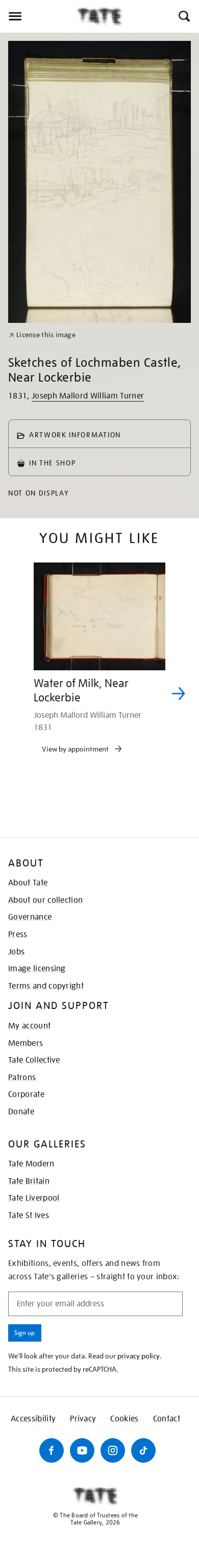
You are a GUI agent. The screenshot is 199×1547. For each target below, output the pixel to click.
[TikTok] (143, 1450)
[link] (42, 335)
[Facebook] (51, 1450)
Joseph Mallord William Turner (88, 396)
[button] (183, 16)
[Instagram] (113, 1450)
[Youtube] (82, 1450)
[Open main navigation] (38, 16)
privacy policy (138, 1356)
